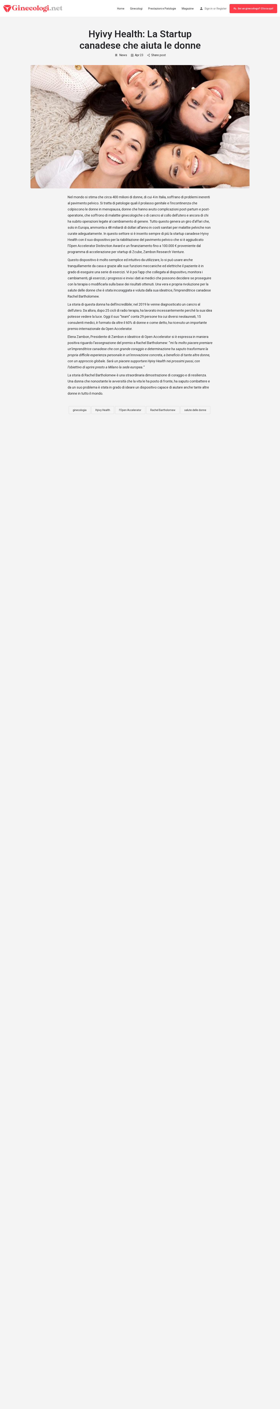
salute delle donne (195, 410)
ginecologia (79, 410)
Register (222, 8)
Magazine (188, 8)
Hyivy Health (102, 410)
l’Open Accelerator (130, 410)
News (123, 55)
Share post (158, 55)
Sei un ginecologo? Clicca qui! (255, 8)
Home (120, 8)
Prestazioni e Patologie (162, 8)
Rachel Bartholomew (162, 410)
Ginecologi (136, 8)
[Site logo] (33, 8)
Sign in (209, 8)
